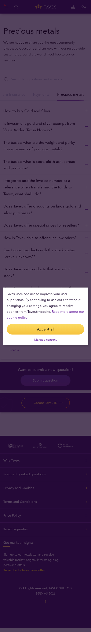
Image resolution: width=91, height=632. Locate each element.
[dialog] (45, 316)
